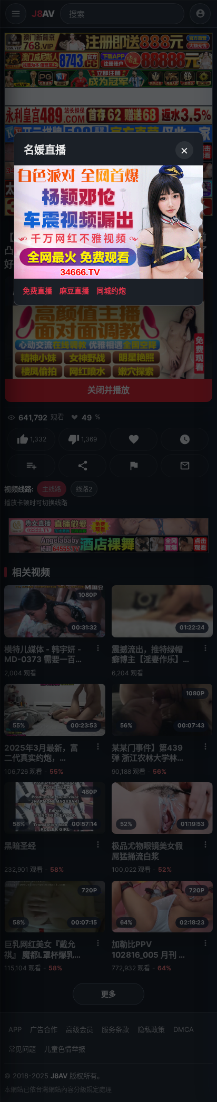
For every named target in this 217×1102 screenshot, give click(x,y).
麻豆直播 (74, 290)
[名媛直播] (108, 551)
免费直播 (37, 290)
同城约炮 (111, 290)
